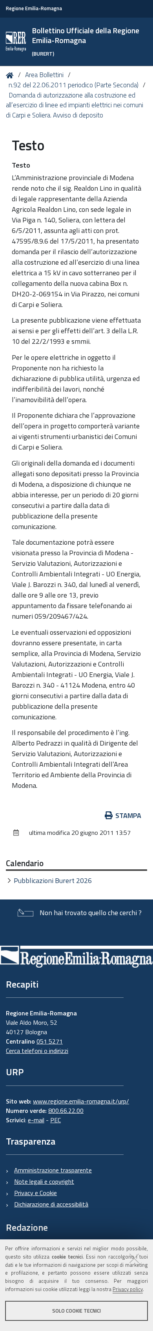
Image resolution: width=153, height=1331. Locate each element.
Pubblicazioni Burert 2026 (53, 880)
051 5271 (49, 1041)
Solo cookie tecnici (76, 1311)
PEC (55, 1120)
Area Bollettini (44, 75)
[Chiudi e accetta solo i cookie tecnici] (134, 1258)
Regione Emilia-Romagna (34, 8)
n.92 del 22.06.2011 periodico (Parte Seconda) (73, 85)
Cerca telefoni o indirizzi (37, 1050)
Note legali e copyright (44, 1181)
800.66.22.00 (66, 1110)
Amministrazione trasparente (53, 1170)
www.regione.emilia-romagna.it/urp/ (81, 1101)
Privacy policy (128, 1289)
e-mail (36, 1120)
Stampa (128, 815)
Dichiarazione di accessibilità (51, 1204)
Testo (21, 165)
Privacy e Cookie (35, 1192)
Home (11, 75)
